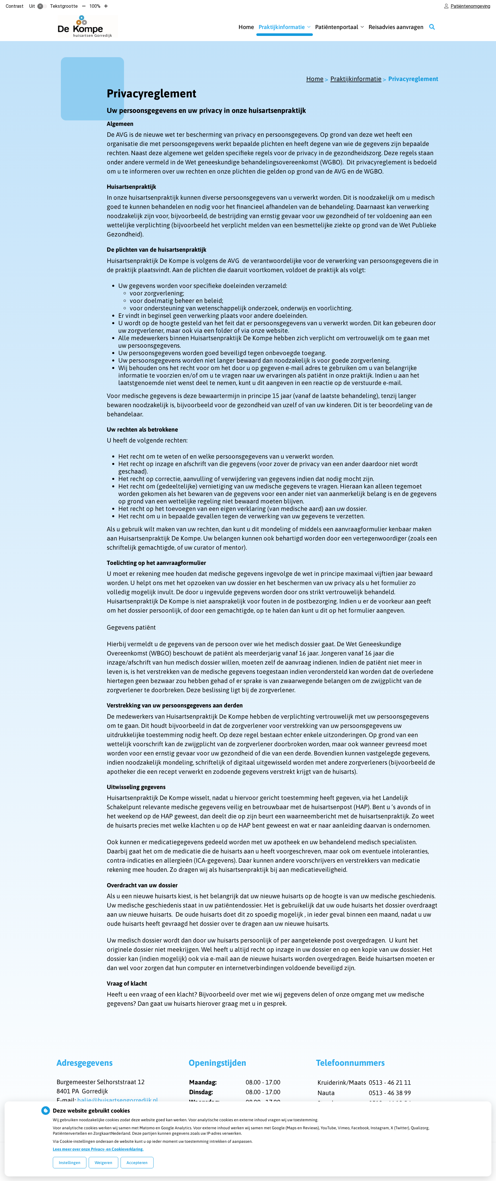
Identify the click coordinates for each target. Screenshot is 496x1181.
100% (94, 6)
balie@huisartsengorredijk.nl (117, 1100)
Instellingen (69, 1162)
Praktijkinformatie (282, 27)
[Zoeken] (432, 26)
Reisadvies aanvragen (396, 27)
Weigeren (103, 1162)
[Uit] (42, 6)
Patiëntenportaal (336, 27)
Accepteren (137, 1162)
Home (246, 27)
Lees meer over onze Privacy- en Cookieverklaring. (98, 1149)
